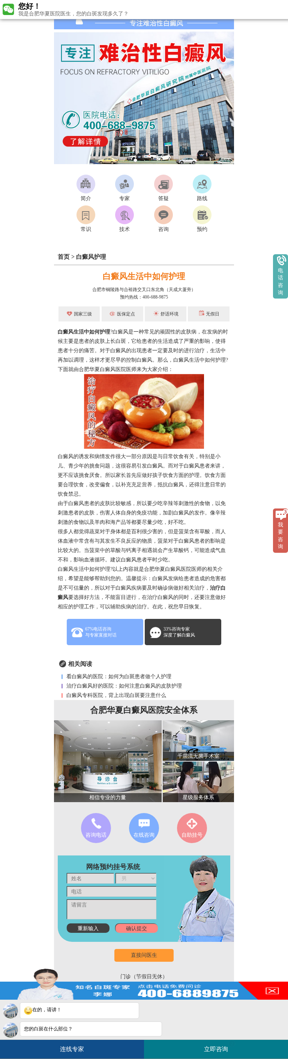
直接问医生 (144, 955)
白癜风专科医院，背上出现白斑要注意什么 (115, 695)
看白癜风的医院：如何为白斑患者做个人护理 (118, 676)
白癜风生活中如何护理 (84, 332)
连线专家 (72, 1049)
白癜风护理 (91, 256)
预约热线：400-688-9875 (144, 297)
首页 (64, 256)
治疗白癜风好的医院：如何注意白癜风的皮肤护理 (123, 686)
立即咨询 (218, 1046)
